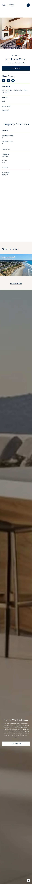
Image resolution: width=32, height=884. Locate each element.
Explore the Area (16, 283)
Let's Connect (16, 743)
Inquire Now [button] (16, 68)
